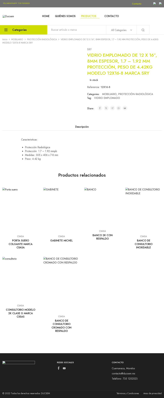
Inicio (4, 39)
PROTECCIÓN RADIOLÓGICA (42, 39)
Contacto (136, 4)
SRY (89, 49)
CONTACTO (111, 16)
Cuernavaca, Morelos (123, 368)
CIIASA (20, 236)
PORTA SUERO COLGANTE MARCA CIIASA (21, 244)
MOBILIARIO (17, 39)
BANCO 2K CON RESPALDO (103, 237)
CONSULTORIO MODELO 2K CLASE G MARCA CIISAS (20, 313)
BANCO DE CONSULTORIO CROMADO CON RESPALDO (61, 326)
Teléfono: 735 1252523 (125, 379)
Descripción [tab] (82, 127)
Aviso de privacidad (152, 393)
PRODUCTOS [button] (88, 16)
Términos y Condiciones (127, 393)
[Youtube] (64, 369)
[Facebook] (59, 368)
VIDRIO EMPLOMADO (107, 98)
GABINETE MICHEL (61, 240)
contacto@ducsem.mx (123, 373)
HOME (45, 16)
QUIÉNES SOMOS (65, 16)
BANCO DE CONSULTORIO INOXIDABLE (143, 244)
